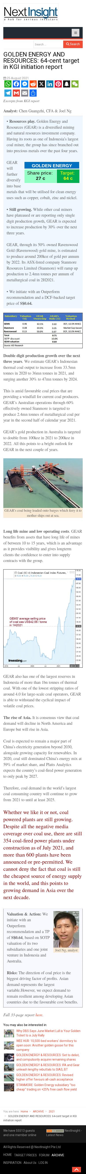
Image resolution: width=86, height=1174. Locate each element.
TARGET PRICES (25, 1155)
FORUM (44, 1155)
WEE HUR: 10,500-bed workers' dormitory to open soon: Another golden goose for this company (46, 1045)
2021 (52, 1111)
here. (40, 1014)
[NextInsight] (30, 13)
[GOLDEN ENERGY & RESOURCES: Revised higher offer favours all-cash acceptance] (9, 1077)
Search (74, 44)
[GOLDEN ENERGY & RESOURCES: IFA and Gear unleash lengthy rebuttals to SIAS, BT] (9, 1067)
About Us (30, 1162)
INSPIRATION (12, 1162)
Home (24, 1111)
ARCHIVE (38, 1111)
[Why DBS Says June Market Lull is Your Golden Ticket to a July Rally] (9, 1033)
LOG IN (43, 1162)
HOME (7, 1155)
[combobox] (48, 44)
